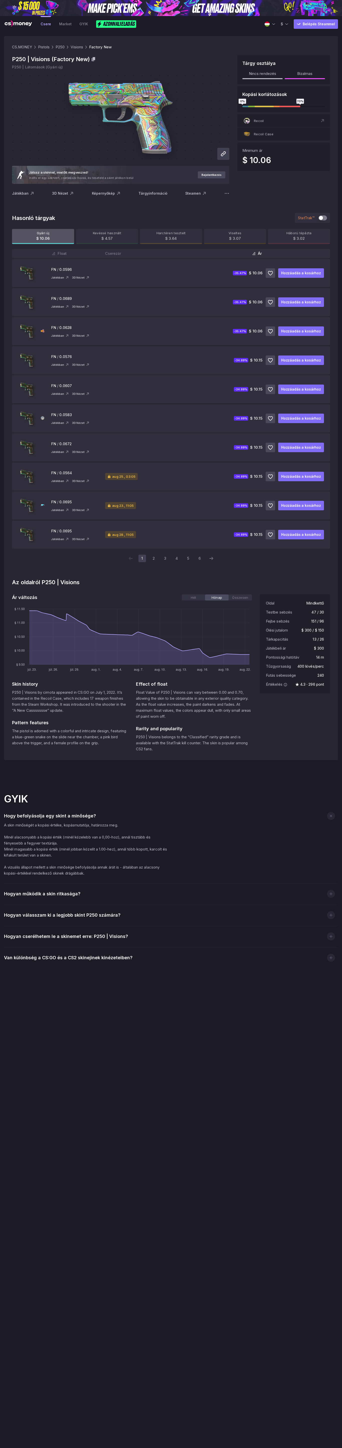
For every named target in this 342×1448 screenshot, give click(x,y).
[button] (283, 120)
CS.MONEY (22, 47)
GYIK (83, 24)
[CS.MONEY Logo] (18, 24)
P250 (60, 47)
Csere (46, 24)
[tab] (193, 597)
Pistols (44, 47)
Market (65, 24)
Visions (77, 47)
